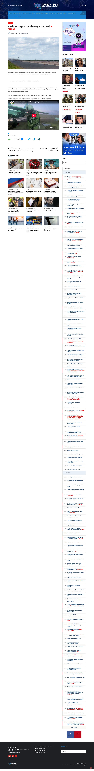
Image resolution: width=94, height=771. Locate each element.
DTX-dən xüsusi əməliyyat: (67, 107)
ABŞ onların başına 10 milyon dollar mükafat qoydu (74, 423)
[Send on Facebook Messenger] (24, 139)
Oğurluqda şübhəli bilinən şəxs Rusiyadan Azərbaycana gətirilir (74, 564)
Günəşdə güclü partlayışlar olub (74, 182)
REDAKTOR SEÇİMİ (44, 13)
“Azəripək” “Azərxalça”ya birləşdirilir (75, 223)
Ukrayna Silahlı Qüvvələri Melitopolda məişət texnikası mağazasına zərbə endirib (75, 365)
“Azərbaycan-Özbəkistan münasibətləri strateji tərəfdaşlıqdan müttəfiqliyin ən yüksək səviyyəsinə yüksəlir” (75, 723)
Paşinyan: (75, 655)
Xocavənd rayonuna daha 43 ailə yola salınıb (75, 320)
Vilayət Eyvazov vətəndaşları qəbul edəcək (74, 664)
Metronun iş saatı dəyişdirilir (73, 379)
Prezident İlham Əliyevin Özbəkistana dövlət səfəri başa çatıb (75, 538)
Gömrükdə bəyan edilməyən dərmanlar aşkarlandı (75, 573)
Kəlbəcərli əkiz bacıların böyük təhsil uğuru (76, 370)
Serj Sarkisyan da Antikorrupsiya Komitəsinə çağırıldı (74, 294)
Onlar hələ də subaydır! (75, 437)
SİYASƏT (18, 13)
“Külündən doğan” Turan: (75, 398)
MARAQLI (20, 16)
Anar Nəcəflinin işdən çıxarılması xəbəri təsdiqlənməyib (66, 88)
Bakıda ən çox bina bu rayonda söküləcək (67, 70)
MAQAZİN (16, 16)
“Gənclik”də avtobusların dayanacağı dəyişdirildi (75, 191)
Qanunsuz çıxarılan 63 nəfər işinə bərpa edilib (67, 128)
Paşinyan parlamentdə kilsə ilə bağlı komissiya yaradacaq (75, 195)
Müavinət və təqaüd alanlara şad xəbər (75, 235)
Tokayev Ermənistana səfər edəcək (74, 520)
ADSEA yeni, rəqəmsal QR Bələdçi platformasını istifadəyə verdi (74, 244)
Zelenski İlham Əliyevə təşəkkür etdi (75, 248)
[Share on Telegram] (35, 139)
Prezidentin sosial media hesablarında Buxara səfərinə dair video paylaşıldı (75, 699)
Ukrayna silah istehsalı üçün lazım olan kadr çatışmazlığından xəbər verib (75, 376)
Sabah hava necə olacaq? (72, 315)
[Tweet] (30, 139)
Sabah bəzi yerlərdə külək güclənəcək (75, 208)
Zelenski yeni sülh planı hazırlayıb (74, 457)
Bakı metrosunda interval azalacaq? (75, 620)
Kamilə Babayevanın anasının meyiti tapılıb (80, 70)
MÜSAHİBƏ (51, 13)
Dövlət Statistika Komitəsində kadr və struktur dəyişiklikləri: (75, 569)
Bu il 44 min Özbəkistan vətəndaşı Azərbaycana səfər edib (74, 516)
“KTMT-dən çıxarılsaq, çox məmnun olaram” (74, 718)
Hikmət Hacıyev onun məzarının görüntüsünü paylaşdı (74, 651)
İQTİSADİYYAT (24, 13)
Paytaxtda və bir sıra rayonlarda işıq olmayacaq (75, 481)
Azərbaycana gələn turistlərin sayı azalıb (73, 427)
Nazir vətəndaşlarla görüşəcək (74, 638)
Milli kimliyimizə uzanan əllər (75, 411)
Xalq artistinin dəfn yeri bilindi (73, 507)
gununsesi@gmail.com (40, 750)
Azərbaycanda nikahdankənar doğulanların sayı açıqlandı (73, 200)
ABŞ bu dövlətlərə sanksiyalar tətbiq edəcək (75, 546)
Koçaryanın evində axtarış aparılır (74, 465)
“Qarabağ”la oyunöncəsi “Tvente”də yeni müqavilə (75, 462)
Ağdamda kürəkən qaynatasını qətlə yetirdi (75, 442)
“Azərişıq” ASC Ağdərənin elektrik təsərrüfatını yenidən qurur (75, 307)
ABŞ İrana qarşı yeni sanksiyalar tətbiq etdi (75, 490)
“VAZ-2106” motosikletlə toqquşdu (75, 446)
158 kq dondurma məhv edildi (73, 286)
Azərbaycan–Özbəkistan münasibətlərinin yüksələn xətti (74, 615)
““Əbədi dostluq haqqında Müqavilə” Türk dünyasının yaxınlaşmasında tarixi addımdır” (75, 334)
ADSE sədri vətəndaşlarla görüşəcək (75, 646)
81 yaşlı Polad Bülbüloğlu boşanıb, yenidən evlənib (74, 253)
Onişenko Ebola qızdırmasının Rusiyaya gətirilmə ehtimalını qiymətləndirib (75, 355)
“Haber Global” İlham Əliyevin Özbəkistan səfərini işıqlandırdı (75, 529)
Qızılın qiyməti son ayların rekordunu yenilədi (75, 324)
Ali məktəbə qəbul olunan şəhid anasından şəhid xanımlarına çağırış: (75, 340)
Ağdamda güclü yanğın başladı (74, 577)
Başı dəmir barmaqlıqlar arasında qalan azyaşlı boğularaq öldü (14, 211)
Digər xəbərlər (74, 727)
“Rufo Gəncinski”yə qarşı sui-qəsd (80, 128)
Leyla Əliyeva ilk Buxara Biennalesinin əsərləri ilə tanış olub (75, 504)
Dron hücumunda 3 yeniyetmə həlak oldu (75, 677)
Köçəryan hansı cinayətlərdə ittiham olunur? (75, 213)
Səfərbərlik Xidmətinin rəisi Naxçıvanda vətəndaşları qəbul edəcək (75, 635)
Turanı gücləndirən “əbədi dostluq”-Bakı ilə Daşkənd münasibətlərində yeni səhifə (75, 682)
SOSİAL (55, 13)
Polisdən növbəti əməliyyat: (74, 630)
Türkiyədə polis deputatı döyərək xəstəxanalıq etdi (74, 329)
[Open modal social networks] (39, 139)
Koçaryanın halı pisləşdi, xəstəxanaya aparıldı (75, 303)
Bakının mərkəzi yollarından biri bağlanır (74, 586)
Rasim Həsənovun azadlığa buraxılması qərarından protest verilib (75, 186)
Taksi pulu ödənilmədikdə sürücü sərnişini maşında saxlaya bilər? (32, 230)
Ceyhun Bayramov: (75, 709)
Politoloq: (75, 178)
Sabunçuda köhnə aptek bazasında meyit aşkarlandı (74, 611)
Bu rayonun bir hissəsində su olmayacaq (75, 541)
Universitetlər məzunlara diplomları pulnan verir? (75, 384)
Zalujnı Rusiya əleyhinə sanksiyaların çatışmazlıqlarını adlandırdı (15, 193)
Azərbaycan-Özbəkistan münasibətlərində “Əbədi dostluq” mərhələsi (74, 704)
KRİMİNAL (70, 13)
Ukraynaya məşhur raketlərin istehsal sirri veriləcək (75, 687)
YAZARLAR (65, 13)
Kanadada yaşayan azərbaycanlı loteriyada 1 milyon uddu (80, 87)
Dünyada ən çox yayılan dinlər (73, 469)
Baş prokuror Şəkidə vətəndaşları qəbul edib (75, 262)
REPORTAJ (38, 13)
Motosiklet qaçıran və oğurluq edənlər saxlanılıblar (75, 204)
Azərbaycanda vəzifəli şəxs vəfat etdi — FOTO (76, 298)
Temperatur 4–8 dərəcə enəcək (74, 257)
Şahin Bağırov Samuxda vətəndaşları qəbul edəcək (75, 660)
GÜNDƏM (14, 13)
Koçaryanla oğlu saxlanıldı (50, 210)
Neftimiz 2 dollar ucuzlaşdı (73, 450)
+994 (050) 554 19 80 (40, 748)
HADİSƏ (73, 13)
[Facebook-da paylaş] (16, 139)
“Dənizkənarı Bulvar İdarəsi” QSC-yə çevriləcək (75, 227)
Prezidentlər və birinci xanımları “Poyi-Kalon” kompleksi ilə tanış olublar (75, 590)
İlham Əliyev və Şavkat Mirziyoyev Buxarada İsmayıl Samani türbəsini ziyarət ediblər (74, 600)
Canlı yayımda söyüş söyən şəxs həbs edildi (75, 486)
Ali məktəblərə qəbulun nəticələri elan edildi (75, 560)
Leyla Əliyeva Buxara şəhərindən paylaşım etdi (74, 550)
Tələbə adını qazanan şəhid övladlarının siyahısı (75, 351)
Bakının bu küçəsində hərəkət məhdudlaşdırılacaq (73, 533)
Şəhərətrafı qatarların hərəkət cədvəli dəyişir (75, 555)
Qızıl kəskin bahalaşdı (72, 289)
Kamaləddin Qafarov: (75, 417)
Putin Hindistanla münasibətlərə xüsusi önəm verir (75, 388)
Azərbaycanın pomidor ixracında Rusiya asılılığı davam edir (75, 312)
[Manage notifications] (91, 768)
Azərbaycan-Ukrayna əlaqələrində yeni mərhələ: (80, 108)
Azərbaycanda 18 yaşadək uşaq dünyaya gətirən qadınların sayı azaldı (75, 266)
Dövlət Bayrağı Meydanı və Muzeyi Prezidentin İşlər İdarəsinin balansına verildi (75, 218)
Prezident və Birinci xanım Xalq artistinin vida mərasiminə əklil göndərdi (34, 174)
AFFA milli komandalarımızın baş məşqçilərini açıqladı (74, 669)
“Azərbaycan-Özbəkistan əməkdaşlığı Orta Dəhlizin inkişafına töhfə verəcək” (75, 713)
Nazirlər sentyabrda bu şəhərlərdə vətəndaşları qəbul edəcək (75, 673)
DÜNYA (33, 13)
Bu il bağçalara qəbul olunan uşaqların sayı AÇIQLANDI (75, 524)
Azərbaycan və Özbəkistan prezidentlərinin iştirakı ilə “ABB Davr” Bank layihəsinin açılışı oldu (75, 693)
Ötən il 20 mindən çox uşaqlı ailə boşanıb (74, 282)
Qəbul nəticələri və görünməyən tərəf (75, 454)
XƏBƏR (10, 22)
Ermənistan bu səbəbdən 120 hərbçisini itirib (75, 595)
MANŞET (10, 13)
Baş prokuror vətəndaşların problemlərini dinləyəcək (73, 643)
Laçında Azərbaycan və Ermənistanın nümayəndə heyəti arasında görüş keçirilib (75, 277)
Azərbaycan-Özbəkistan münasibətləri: (75, 605)
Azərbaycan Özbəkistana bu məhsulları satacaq (75, 581)
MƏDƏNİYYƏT (59, 13)
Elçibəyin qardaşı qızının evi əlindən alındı (75, 512)
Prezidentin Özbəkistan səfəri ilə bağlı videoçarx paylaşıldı (75, 499)
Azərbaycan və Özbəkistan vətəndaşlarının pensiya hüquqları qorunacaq (74, 625)
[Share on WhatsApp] (10, 139)
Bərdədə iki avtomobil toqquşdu (74, 495)
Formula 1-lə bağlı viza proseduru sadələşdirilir (74, 232)
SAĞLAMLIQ (11, 16)
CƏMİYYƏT (29, 13)
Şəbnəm (15, 33)
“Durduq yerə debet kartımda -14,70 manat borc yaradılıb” (75, 271)
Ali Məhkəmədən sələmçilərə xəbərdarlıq (73, 403)
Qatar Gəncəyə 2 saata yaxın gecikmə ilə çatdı (75, 240)
